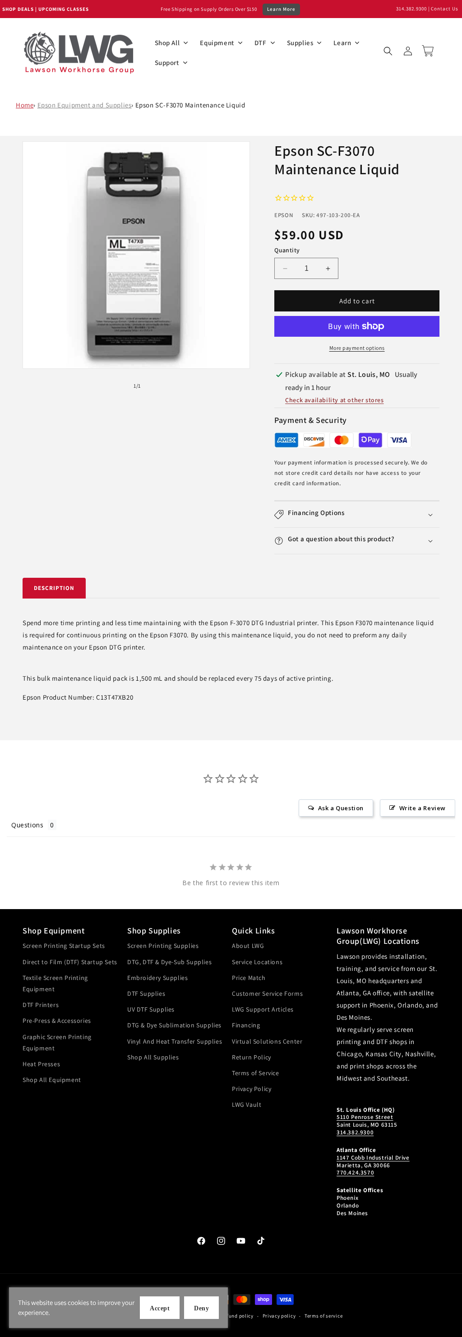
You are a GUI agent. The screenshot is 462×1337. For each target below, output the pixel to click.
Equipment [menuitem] (217, 42)
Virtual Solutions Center (267, 1041)
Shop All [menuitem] (167, 42)
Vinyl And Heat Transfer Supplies (174, 1041)
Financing (246, 1025)
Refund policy (238, 1316)
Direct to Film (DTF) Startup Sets (70, 962)
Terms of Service (255, 1073)
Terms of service (323, 1316)
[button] (388, 51)
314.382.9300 (411, 8)
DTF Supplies (146, 993)
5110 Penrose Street (365, 1117)
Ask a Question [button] (341, 808)
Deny (201, 1308)
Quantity (287, 250)
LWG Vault (246, 1104)
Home (24, 105)
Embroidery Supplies (157, 978)
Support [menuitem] (167, 62)
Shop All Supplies (153, 1057)
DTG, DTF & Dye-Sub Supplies (169, 962)
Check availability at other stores (334, 400)
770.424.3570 (355, 1172)
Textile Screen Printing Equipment (55, 983)
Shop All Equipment (52, 1080)
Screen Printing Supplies (163, 946)
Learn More (281, 9)
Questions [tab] (27, 825)
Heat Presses (41, 1064)
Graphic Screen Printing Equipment (57, 1042)
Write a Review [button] (422, 808)
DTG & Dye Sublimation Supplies (174, 1025)
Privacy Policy (251, 1089)
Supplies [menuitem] (300, 42)
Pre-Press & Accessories (57, 1021)
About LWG (248, 946)
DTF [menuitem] (260, 42)
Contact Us (444, 8)
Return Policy (251, 1057)
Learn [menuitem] (342, 42)
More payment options (357, 347)
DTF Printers (41, 1005)
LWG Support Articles (263, 1009)
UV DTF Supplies (151, 1009)
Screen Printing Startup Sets (64, 946)
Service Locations (257, 962)
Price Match (249, 978)
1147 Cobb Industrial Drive (373, 1157)
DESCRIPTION (54, 588)
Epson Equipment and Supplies (84, 105)
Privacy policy (279, 1316)
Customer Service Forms (267, 993)
